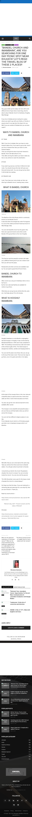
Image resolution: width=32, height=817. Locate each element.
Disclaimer (6, 810)
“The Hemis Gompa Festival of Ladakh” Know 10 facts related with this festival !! (23, 539)
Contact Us (25, 810)
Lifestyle (7, 42)
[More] (21, 73)
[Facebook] (12, 580)
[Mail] (17, 800)
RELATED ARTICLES (7, 587)
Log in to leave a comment (16, 627)
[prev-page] (2, 618)
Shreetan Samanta (7, 67)
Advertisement (18, 810)
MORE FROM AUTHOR (19, 587)
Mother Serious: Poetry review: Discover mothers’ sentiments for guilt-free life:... (19, 713)
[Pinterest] (21, 800)
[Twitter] (19, 580)
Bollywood (4, 613)
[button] (2, 39)
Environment (8, 44)
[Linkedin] (13, 800)
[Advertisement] (16, 19)
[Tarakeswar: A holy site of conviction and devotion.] (5, 604)
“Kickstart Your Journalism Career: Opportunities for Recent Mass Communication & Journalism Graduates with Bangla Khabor (20, 594)
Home (3, 42)
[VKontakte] (13, 805)
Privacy (12, 810)
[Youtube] (18, 805)
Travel (12, 42)
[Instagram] (16, 580)
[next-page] (5, 618)
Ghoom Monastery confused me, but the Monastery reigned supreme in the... (20, 701)
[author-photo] (16, 567)
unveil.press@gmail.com (19, 790)
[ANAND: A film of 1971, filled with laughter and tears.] (5, 611)
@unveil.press (16, 639)
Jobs (3, 595)
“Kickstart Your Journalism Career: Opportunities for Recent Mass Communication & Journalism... (20, 685)
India (13, 44)
